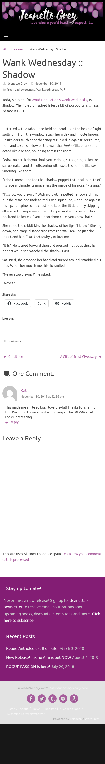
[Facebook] (31, 698)
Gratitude (15, 357)
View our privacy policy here (69, 688)
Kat (24, 390)
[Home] (4, 49)
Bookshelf (51, 709)
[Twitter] (42, 698)
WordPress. (92, 719)
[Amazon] (74, 698)
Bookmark (14, 341)
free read (17, 49)
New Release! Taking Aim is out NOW (38, 657)
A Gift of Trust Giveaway (78, 357)
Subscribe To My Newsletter (26, 714)
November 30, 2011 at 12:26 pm (42, 397)
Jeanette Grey (17, 84)
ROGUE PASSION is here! (28, 666)
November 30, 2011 (48, 84)
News (36, 709)
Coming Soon (71, 709)
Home (11, 709)
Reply (14, 422)
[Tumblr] (52, 698)
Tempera (76, 719)
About (24, 709)
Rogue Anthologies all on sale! (32, 648)
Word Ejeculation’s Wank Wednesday (60, 100)
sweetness (28, 90)
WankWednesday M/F (50, 90)
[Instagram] (63, 698)
